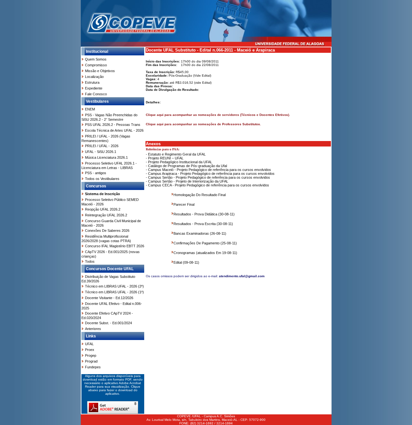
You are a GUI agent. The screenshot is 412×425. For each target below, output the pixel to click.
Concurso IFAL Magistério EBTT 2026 (114, 246)
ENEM (90, 109)
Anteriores (93, 329)
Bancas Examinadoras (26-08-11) (199, 233)
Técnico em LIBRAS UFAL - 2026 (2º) (114, 286)
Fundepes (93, 367)
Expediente (93, 88)
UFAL (89, 344)
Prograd (91, 361)
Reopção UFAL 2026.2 (102, 209)
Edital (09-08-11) (186, 262)
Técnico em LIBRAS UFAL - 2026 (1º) (114, 292)
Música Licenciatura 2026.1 (106, 157)
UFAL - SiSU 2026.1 (100, 152)
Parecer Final (183, 204)
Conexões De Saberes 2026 (107, 230)
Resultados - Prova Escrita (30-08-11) (203, 224)
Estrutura (92, 82)
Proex (89, 350)
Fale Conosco (96, 94)
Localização (94, 77)
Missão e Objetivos (100, 71)
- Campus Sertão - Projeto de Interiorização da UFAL (187, 181)
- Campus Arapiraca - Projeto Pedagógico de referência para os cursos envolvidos (210, 173)
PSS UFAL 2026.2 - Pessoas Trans (112, 125)
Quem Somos (96, 59)
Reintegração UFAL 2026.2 (106, 215)
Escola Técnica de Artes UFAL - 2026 (114, 130)
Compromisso (96, 65)
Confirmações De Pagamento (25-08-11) (205, 243)
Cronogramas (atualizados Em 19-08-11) (205, 253)
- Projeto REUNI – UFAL (164, 158)
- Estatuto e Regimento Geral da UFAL (176, 154)
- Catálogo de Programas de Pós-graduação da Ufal (186, 166)
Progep (90, 355)
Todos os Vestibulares (102, 179)
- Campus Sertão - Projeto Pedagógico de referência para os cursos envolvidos (208, 177)
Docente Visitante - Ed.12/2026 (109, 298)
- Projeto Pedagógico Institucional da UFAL (179, 162)
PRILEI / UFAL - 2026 (101, 146)
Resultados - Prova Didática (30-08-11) (204, 214)
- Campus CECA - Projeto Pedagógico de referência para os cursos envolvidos (207, 185)
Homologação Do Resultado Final (199, 195)
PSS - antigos (95, 173)
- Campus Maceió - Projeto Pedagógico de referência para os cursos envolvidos (208, 170)
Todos (90, 261)
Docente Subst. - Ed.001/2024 (108, 323)
